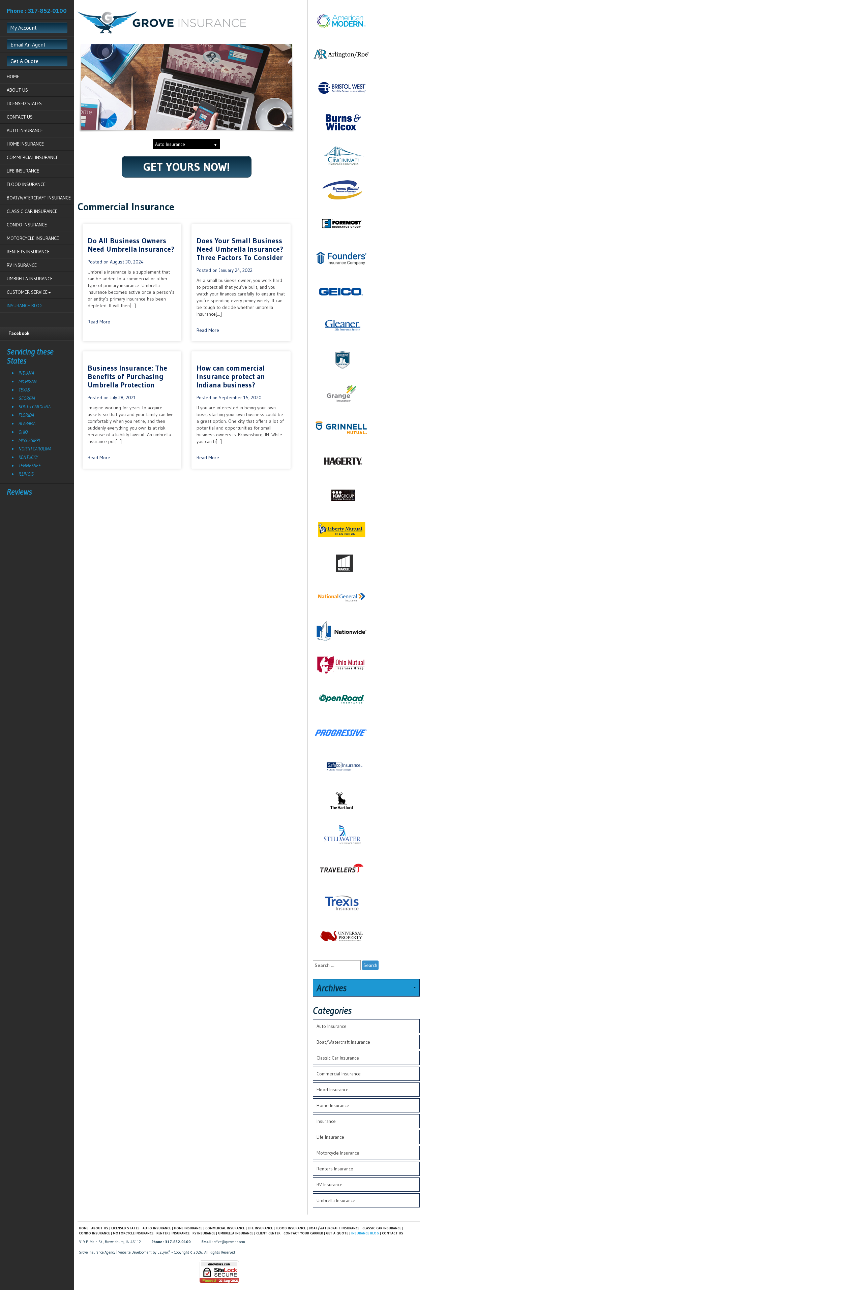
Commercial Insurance (32, 157)
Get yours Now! (186, 167)
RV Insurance (22, 265)
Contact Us (20, 117)
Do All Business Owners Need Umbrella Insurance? (131, 245)
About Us (17, 90)
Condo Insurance (27, 225)
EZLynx (163, 1252)
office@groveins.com (229, 1241)
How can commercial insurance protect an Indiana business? (231, 376)
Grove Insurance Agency (97, 1252)
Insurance (326, 1121)
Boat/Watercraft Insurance (39, 198)
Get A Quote (24, 61)
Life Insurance (23, 171)
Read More (99, 322)
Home (13, 76)
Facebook (19, 333)
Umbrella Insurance (30, 279)
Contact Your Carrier (303, 1233)
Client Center (268, 1233)
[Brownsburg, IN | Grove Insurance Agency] (162, 22)
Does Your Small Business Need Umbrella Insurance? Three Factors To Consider (240, 249)
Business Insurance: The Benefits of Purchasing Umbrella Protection (127, 376)
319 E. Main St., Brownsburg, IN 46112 (110, 1241)
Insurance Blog (24, 306)
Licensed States (24, 103)
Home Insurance (25, 144)
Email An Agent (28, 44)
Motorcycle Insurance (33, 238)
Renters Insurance (28, 252)
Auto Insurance (25, 130)
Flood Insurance (26, 184)
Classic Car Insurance (32, 211)
